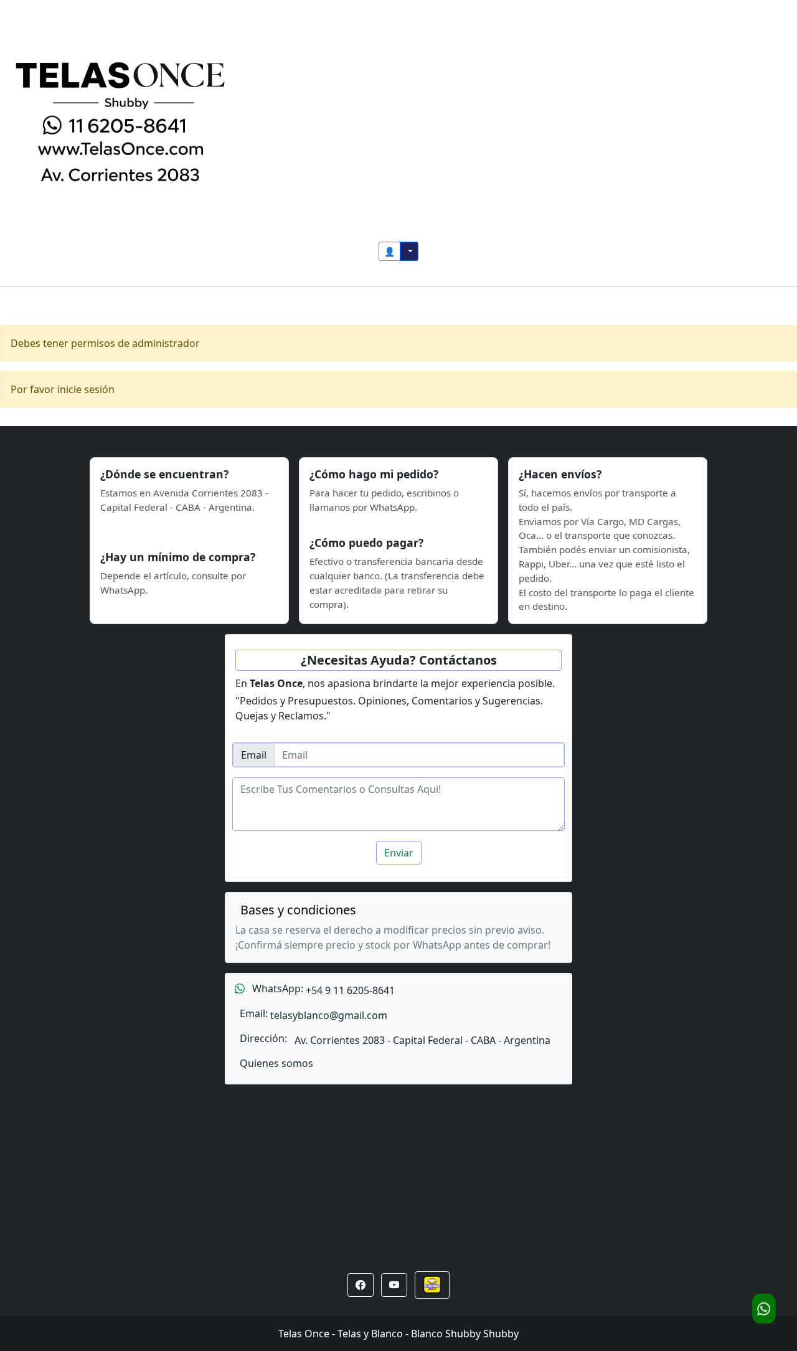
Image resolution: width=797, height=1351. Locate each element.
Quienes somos (276, 1063)
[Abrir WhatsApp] (764, 1308)
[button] (360, 1285)
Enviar (398, 853)
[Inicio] (120, 116)
